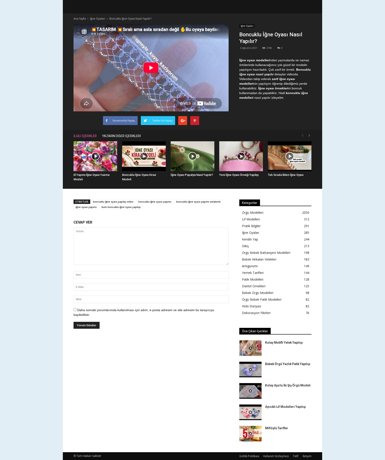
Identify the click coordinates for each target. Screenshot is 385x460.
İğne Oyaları (247, 25)
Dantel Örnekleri (253, 286)
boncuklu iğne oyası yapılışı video (113, 201)
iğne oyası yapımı (86, 207)
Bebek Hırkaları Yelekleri (259, 259)
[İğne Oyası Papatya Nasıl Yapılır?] (192, 156)
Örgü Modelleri (252, 212)
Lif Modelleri (251, 219)
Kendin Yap (250, 239)
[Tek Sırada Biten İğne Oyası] (289, 156)
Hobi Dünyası (251, 306)
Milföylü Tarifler (276, 428)
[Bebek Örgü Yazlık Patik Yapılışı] (250, 369)
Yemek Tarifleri (253, 273)
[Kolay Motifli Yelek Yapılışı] (250, 348)
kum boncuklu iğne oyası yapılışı (121, 207)
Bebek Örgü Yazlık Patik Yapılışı (287, 364)
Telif (295, 456)
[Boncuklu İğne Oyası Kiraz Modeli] (144, 156)
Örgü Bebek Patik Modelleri (261, 299)
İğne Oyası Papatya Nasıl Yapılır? (192, 175)
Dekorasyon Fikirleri (256, 313)
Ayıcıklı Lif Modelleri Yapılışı (285, 407)
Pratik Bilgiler (251, 226)
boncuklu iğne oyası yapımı (154, 201)
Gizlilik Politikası (249, 456)
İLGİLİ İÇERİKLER (85, 136)
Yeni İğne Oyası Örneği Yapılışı (239, 175)
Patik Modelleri (252, 279)
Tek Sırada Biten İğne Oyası (285, 175)
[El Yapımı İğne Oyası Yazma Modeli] (95, 156)
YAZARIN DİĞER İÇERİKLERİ (121, 136)
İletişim (307, 456)
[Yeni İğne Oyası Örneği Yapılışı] (241, 156)
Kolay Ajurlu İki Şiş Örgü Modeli (288, 385)
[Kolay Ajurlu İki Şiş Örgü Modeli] (250, 391)
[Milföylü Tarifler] (250, 434)
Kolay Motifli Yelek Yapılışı (284, 342)
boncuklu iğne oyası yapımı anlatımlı (198, 201)
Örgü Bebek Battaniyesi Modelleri (266, 253)
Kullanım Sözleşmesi (276, 456)
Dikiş (245, 246)
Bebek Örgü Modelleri (257, 293)
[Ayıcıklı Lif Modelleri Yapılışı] (250, 412)
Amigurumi (250, 266)
